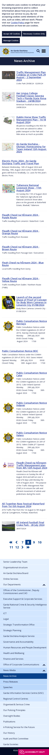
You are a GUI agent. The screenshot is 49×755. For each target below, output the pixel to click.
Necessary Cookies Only (34, 33)
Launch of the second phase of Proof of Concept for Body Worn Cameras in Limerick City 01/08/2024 (31, 301)
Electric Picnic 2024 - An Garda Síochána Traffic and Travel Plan (20, 162)
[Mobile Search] (38, 51)
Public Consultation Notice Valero (31, 434)
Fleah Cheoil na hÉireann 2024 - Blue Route (23, 264)
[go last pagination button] (28, 547)
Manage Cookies (10, 40)
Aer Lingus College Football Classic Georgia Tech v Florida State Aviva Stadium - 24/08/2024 (31, 97)
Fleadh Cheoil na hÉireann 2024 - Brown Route (20, 248)
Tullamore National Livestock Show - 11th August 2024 (28, 188)
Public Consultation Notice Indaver (31, 404)
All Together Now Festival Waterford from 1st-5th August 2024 (23, 505)
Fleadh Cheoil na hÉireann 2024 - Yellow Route (20, 280)
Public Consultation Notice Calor (31, 374)
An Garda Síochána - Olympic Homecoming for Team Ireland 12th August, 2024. (31, 147)
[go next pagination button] (22, 547)
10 (40, 542)
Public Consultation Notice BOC (20, 351)
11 (11, 547)
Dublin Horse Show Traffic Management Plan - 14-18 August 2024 (31, 120)
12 (17, 547)
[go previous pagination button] (16, 542)
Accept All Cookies (11, 33)
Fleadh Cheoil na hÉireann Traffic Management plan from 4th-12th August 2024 (31, 465)
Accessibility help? (35, 752)
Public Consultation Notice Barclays (31, 322)
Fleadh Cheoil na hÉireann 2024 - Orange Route (20, 232)
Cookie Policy (17, 22)
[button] (44, 584)
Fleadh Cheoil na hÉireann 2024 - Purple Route (20, 216)
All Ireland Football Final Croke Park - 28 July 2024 (30, 524)
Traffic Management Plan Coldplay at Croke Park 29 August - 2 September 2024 (31, 76)
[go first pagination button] (10, 542)
